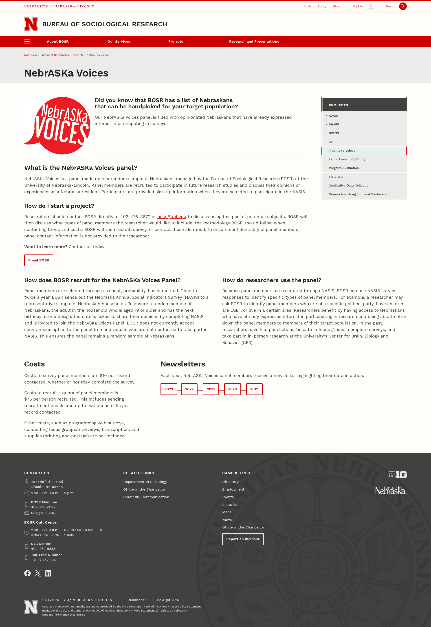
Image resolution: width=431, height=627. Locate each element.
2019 (254, 389)
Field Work (337, 176)
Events (228, 497)
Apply (322, 6)
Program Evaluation (344, 168)
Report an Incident (242, 539)
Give (336, 6)
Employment (233, 489)
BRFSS (334, 133)
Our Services (119, 41)
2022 (189, 389)
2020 (232, 389)
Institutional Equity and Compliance (65, 610)
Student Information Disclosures (63, 614)
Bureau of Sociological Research (104, 24)
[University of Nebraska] (390, 490)
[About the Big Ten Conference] (398, 475)
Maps (226, 512)
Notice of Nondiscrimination (110, 610)
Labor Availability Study (347, 159)
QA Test (162, 606)
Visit (307, 6)
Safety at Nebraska (173, 610)
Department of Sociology (145, 482)
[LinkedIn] (48, 573)
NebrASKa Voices (342, 150)
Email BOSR (38, 260)
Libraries (229, 504)
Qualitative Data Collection (349, 185)
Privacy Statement (143, 610)
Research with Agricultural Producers (358, 194)
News (227, 519)
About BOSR (58, 41)
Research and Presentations (254, 41)
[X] (38, 573)
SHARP (334, 124)
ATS (331, 142)
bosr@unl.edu (171, 216)
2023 (169, 389)
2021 (211, 389)
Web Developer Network (138, 606)
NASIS (333, 115)
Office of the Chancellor (144, 489)
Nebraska (30, 55)
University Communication (146, 497)
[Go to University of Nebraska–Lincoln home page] (31, 24)
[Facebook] (27, 573)
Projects (175, 41)
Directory (230, 482)
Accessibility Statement (185, 606)
